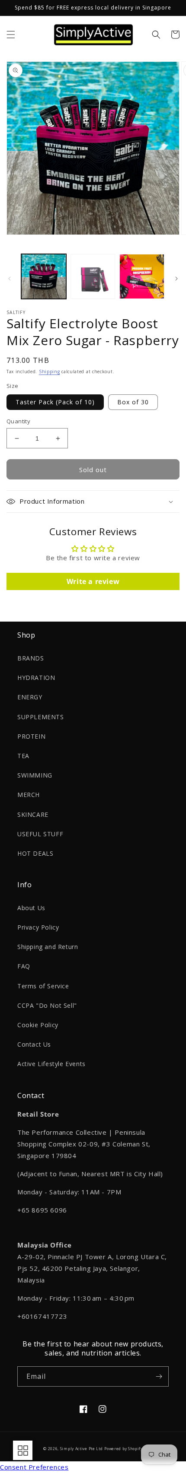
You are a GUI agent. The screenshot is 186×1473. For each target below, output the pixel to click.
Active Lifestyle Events (51, 1064)
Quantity (18, 421)
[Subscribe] (158, 1376)
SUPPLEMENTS (40, 717)
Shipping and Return (47, 947)
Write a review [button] (93, 581)
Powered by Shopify (123, 1448)
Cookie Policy (37, 1025)
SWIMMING (34, 775)
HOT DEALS (35, 853)
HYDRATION (36, 677)
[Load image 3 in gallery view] (141, 276)
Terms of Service (43, 986)
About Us (31, 908)
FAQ (23, 966)
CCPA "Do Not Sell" (47, 1005)
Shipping (49, 371)
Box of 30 (133, 402)
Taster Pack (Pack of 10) (55, 402)
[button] (10, 34)
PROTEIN (31, 736)
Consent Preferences (34, 1467)
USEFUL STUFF (40, 834)
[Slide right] (176, 278)
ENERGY (29, 697)
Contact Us (34, 1044)
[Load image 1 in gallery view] (43, 276)
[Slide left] (9, 278)
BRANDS (30, 658)
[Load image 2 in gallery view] (93, 276)
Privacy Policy (38, 927)
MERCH (28, 794)
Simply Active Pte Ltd (81, 1448)
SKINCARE (32, 814)
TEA (23, 756)
